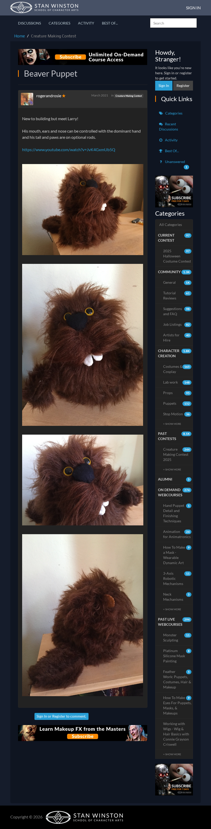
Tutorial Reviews (176, 295)
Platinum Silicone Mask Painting (176, 655)
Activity (86, 23)
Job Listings (176, 324)
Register (58, 716)
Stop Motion (176, 414)
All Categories (170, 224)
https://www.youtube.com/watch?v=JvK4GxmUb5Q (68, 149)
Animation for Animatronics (177, 534)
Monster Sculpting (176, 637)
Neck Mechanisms (176, 597)
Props (176, 393)
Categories (59, 23)
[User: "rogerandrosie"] (28, 99)
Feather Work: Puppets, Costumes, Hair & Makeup (177, 679)
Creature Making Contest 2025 (176, 454)
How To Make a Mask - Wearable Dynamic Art (176, 555)
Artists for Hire (176, 337)
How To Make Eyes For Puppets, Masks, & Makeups (177, 705)
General (176, 282)
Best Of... (110, 23)
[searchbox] (173, 23)
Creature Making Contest (129, 95)
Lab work (176, 382)
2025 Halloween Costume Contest (177, 256)
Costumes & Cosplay (176, 369)
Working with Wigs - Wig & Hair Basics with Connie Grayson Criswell (176, 733)
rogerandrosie (48, 95)
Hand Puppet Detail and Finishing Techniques (176, 513)
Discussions (29, 23)
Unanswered (176, 164)
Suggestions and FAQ (176, 311)
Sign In (193, 7)
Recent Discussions (168, 126)
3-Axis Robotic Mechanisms (176, 578)
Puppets (176, 403)
